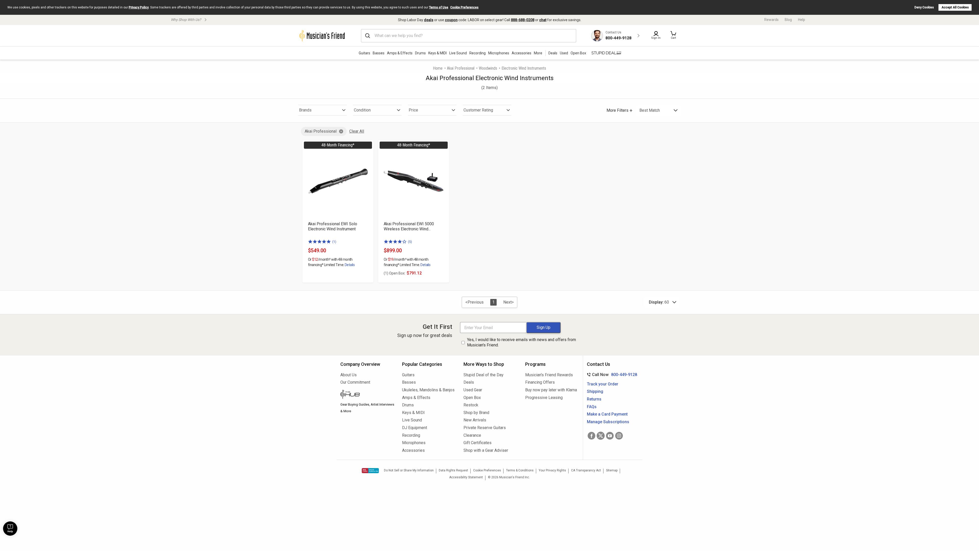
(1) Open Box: (394, 273)
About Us (348, 374)
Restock (470, 405)
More (538, 53)
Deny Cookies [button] (924, 7)
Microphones (498, 53)
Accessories (521, 53)
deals (428, 20)
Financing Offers (540, 382)
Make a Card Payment (607, 414)
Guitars (364, 53)
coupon (451, 20)
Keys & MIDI (437, 53)
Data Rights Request (453, 470)
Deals (468, 382)
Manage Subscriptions (608, 421)
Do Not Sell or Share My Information (409, 470)
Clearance (472, 435)
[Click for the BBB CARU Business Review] (370, 470)
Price (413, 110)
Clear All (356, 131)
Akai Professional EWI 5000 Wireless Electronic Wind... (409, 226)
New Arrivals (474, 420)
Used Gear (472, 389)
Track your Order (602, 384)
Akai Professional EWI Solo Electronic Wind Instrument (332, 226)
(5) (410, 242)
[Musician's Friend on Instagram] (619, 435)
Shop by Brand (476, 412)
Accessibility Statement (466, 477)
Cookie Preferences (464, 7)
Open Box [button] (578, 53)
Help (801, 20)
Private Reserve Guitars (484, 427)
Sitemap (611, 470)
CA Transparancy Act (586, 470)
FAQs (592, 406)
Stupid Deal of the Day (483, 374)
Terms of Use (438, 7)
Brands (305, 110)
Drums (420, 53)
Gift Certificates (477, 442)
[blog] (367, 395)
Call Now (611, 374)
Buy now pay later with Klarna (551, 389)
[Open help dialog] (10, 528)
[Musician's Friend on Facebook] (591, 435)
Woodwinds (488, 68)
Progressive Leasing (544, 397)
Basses (378, 53)
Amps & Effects (400, 53)
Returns (594, 399)
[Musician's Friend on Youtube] (609, 435)
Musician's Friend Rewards (549, 374)
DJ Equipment (414, 427)
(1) (334, 242)
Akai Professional (460, 68)
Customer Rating (478, 110)
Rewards (771, 20)
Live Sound (458, 53)
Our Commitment (355, 382)
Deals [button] (552, 53)
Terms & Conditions (520, 470)
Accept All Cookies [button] (955, 7)
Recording (477, 53)
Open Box (472, 397)
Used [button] (564, 53)
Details (350, 265)
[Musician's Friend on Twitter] (600, 435)
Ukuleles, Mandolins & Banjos (428, 389)
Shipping (595, 391)
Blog (788, 20)
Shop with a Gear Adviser (485, 450)
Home (438, 68)
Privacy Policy (139, 7)
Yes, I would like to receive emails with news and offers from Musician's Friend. (521, 342)
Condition (362, 110)
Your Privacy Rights (552, 470)
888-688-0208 (522, 20)
